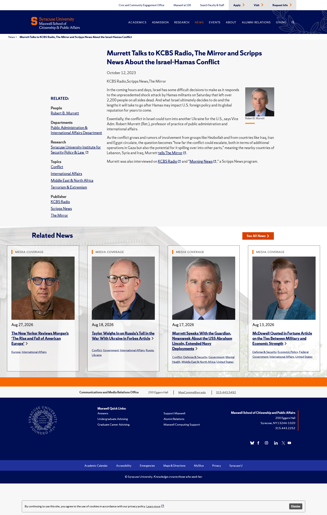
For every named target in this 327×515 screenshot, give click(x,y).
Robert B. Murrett (65, 113)
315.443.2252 (285, 428)
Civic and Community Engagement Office (141, 5)
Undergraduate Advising (112, 419)
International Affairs (66, 173)
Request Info (280, 5)
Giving (281, 22)
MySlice (199, 465)
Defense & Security (195, 357)
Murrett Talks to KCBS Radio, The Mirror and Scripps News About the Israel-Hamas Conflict (76, 37)
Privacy (216, 465)
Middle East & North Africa (72, 180)
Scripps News (61, 208)
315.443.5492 (226, 392)
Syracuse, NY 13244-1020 (278, 423)
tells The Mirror (170, 152)
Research (181, 22)
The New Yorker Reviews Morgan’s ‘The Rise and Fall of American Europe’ (40, 338)
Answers (102, 413)
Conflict (57, 166)
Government (111, 350)
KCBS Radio (60, 201)
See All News (256, 236)
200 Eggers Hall (285, 418)
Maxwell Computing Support (182, 424)
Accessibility (123, 465)
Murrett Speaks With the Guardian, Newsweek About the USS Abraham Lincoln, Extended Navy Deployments (202, 341)
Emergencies (147, 465)
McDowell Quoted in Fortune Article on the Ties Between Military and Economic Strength (282, 338)
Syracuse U (236, 465)
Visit (257, 5)
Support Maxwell (174, 413)
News (199, 22)
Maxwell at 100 (182, 5)
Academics (137, 22)
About (231, 22)
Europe (16, 352)
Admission (160, 22)
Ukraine (97, 355)
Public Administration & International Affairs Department (76, 130)
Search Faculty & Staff (212, 5)
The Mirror (59, 215)
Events (214, 22)
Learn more (153, 506)
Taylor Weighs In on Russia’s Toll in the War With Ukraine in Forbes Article (123, 336)
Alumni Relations (256, 22)
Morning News (201, 161)
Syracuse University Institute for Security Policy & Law (76, 150)
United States (224, 362)
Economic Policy (288, 352)
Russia (150, 350)
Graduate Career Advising (113, 424)
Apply (237, 5)
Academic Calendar (96, 465)
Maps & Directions (174, 465)
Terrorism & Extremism (69, 187)
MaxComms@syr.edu (192, 392)
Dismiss (295, 506)
